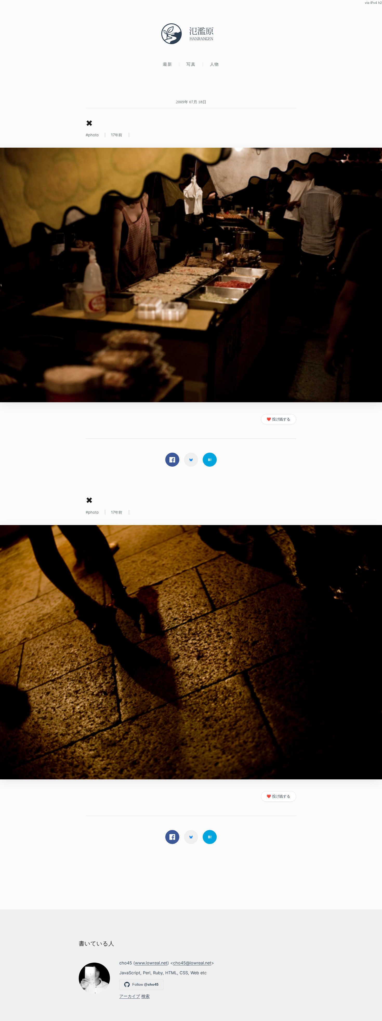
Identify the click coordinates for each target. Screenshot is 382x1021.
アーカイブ (129, 996)
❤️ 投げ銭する (278, 419)
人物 (214, 64)
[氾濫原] (191, 34)
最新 (167, 64)
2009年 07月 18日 (191, 102)
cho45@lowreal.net (192, 962)
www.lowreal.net (151, 962)
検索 (145, 996)
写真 (190, 64)
